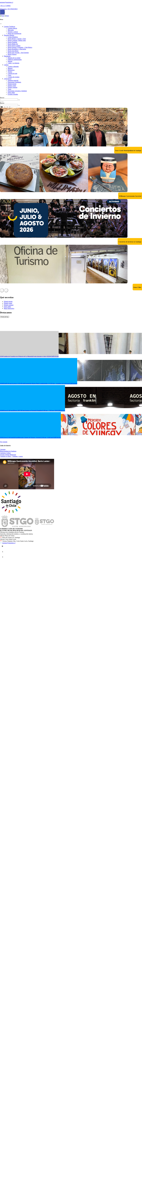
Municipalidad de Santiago (8, 451)
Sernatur (3, 449)
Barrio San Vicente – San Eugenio (18, 52)
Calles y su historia (13, 63)
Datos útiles (11, 92)
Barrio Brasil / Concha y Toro (17, 39)
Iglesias (10, 61)
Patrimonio (7, 56)
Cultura (6, 65)
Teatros (10, 72)
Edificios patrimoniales (15, 59)
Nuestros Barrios (9, 35)
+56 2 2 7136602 (5, 5)
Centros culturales (13, 66)
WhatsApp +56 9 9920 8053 (8, 9)
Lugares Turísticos (9, 26)
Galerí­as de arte (12, 73)
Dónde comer (12, 85)
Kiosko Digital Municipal (8, 454)
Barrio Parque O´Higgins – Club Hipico (20, 47)
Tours (9, 89)
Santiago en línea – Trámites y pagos (11, 456)
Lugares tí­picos (12, 28)
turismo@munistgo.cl (6, 2)
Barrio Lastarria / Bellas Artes (17, 40)
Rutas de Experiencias (14, 33)
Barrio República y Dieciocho (17, 49)
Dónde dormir (12, 84)
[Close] (1, 23)
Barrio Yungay (12, 54)
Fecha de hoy (4, 317)
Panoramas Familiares (14, 82)
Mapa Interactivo (9, 308)
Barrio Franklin (12, 42)
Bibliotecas (11, 70)
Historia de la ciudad (14, 58)
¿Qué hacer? (7, 78)
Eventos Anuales (13, 94)
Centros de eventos (13, 77)
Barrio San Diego (13, 51)
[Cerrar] (2, 546)
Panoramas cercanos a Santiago (17, 91)
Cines (9, 75)
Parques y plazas (13, 32)
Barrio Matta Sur (13, 44)
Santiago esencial (13, 80)
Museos (10, 68)
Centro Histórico (13, 37)
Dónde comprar (12, 87)
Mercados (11, 30)
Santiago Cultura (5, 453)
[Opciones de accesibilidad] (2, 12)
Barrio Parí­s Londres (14, 45)
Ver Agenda (3, 442)
